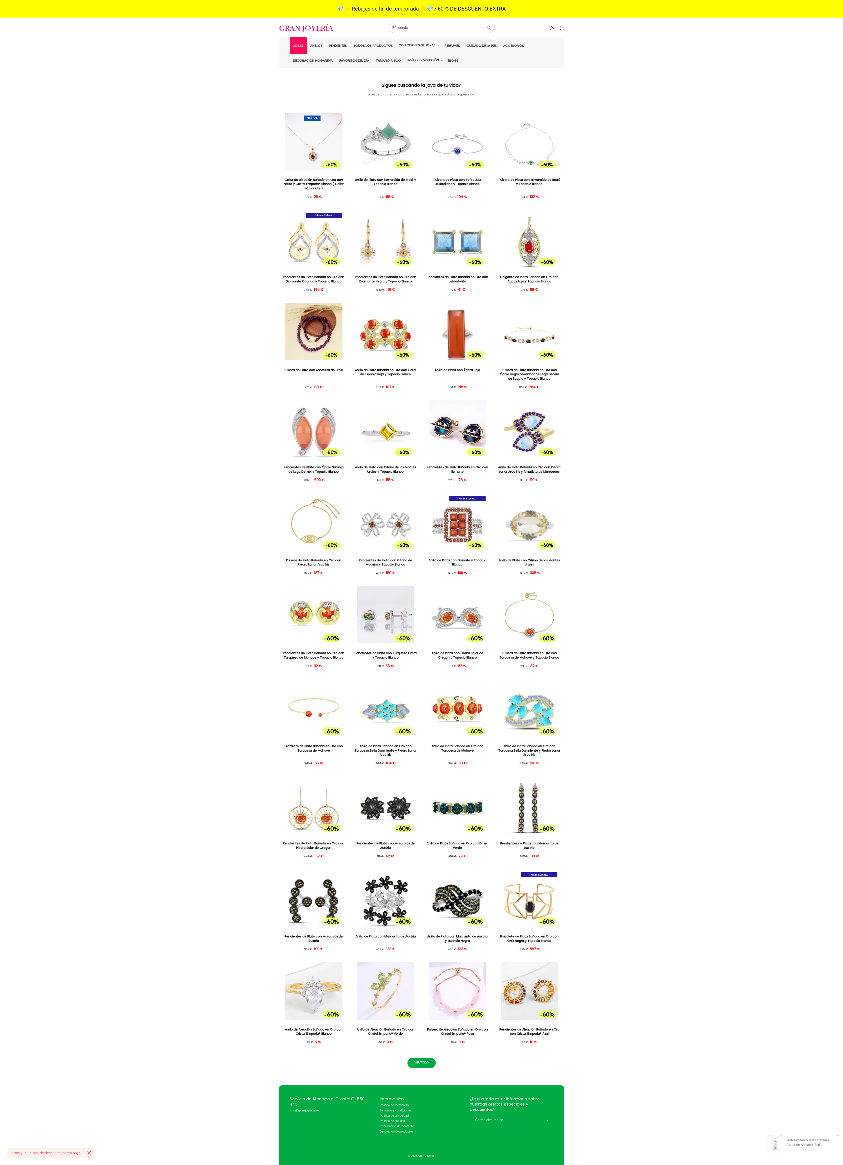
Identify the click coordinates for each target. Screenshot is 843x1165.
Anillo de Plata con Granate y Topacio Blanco (457, 562)
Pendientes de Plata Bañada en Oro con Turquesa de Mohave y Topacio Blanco (313, 655)
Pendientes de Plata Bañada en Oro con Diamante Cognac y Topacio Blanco (313, 279)
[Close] (89, 1152)
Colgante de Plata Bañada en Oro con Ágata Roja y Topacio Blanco (529, 279)
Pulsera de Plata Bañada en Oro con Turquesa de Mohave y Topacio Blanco (529, 655)
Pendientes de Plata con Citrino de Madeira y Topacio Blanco (385, 562)
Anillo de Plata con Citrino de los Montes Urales (529, 562)
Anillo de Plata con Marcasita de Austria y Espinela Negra (457, 938)
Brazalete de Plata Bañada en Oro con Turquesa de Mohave (314, 748)
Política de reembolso (394, 1105)
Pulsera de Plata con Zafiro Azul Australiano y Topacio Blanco (457, 182)
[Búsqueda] (489, 28)
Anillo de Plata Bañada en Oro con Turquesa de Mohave (457, 748)
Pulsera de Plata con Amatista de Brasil (313, 370)
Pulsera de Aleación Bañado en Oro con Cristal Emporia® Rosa (457, 1031)
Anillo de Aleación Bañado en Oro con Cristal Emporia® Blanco (313, 1031)
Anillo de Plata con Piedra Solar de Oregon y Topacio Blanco (457, 655)
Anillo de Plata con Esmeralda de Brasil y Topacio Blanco (385, 182)
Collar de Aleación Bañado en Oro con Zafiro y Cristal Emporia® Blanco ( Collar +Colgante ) (313, 184)
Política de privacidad (394, 1115)
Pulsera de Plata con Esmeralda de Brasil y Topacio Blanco (529, 182)
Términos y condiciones (395, 1110)
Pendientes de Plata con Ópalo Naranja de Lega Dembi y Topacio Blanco (314, 469)
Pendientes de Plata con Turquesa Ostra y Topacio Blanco (386, 655)
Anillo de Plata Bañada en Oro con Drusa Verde (457, 845)
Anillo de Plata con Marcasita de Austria (385, 936)
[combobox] (441, 28)
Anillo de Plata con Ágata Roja (457, 370)
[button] (418, 45)
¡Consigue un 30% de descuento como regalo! (47, 1153)
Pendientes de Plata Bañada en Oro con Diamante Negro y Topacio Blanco (385, 279)
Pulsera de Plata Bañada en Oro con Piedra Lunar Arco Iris (313, 562)
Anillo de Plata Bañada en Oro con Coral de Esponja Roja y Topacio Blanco (385, 372)
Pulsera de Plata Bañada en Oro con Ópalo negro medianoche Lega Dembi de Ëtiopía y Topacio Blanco (529, 374)
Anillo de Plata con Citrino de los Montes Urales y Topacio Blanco (385, 469)
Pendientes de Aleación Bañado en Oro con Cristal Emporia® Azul (529, 1031)
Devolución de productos (396, 1131)
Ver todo (421, 1062)
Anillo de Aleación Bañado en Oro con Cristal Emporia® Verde (385, 1031)
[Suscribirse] (546, 1120)
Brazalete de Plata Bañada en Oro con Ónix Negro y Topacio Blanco (529, 938)
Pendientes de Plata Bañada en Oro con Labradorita (457, 279)
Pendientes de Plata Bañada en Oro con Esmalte (457, 469)
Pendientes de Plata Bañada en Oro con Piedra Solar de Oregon (313, 845)
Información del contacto (397, 1126)
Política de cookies (392, 1121)
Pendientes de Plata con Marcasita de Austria (386, 845)
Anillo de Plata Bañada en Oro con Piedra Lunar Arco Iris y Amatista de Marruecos (529, 469)
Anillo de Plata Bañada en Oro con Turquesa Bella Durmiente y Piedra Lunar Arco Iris (385, 750)
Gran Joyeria (426, 1155)
